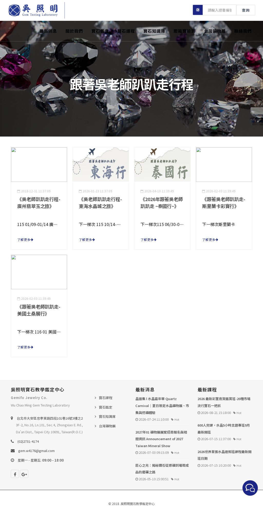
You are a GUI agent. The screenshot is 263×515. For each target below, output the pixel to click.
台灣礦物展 (215, 31)
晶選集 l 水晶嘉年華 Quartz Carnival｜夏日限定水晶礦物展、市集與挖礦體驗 (162, 405)
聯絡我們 (243, 31)
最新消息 (48, 31)
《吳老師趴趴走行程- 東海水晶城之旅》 (100, 202)
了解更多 (24, 239)
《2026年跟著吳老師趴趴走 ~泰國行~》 (161, 202)
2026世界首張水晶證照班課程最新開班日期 (224, 455)
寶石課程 (126, 31)
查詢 (246, 10)
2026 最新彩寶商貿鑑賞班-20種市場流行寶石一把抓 (224, 402)
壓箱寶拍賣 (184, 31)
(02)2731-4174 (28, 441)
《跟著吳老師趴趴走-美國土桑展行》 (38, 310)
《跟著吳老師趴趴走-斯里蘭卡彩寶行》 (223, 202)
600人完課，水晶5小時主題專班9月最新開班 (224, 429)
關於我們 (74, 31)
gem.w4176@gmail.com (36, 450)
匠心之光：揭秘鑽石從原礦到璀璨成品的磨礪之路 (162, 469)
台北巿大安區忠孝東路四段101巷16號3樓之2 (50, 418)
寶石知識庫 (154, 31)
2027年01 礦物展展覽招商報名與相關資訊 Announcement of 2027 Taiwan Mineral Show (161, 439)
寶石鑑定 (100, 31)
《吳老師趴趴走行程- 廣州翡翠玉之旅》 (38, 202)
